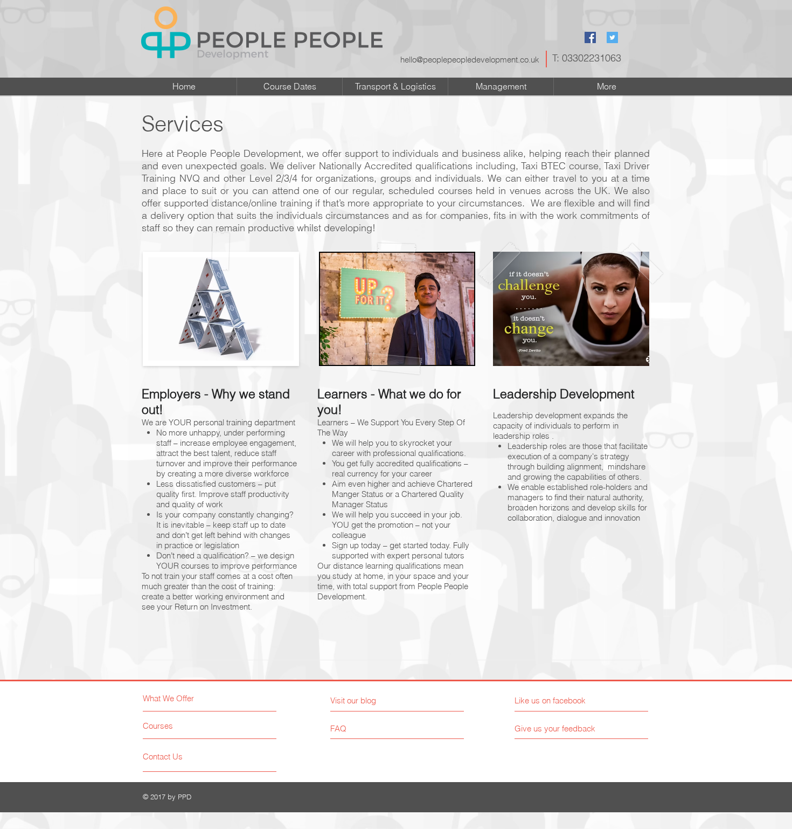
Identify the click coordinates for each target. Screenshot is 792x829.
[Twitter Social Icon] (612, 37)
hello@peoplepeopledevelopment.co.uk (469, 59)
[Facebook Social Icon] (590, 37)
